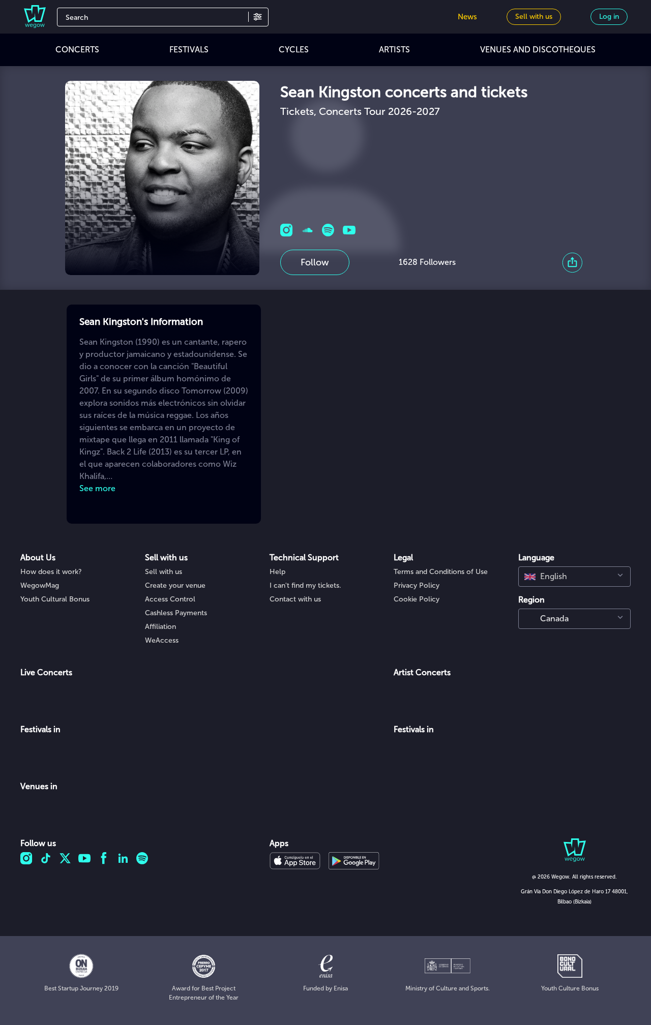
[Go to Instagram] (286, 230)
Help (277, 571)
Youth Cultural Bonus (55, 599)
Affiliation (160, 626)
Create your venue (175, 585)
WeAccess (162, 640)
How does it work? (51, 571)
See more (97, 488)
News (467, 16)
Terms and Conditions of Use (441, 571)
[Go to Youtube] (349, 230)
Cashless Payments (176, 613)
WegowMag (39, 585)
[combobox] (574, 576)
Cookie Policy (416, 599)
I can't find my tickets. (305, 585)
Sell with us (163, 571)
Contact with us (295, 599)
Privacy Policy (416, 585)
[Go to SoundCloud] (307, 230)
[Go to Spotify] (328, 230)
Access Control (170, 599)
